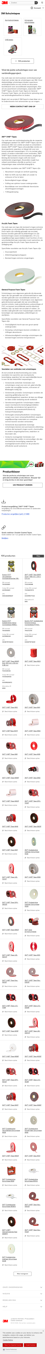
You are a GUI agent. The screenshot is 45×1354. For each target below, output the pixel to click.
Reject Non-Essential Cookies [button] (12, 1345)
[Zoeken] (36, 2)
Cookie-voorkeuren (16, 1320)
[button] (10, 1349)
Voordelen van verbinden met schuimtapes (19, 369)
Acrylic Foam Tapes (10, 223)
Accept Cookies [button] (30, 1345)
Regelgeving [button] (9, 1300)
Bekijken (5, 538)
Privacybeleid (29, 1319)
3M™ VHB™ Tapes (9, 137)
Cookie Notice (8, 1340)
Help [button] (5, 1307)
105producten (24, 61)
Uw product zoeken (22, 485)
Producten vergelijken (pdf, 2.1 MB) (15, 514)
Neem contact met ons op (22, 107)
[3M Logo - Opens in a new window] (5, 2)
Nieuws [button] (6, 1294)
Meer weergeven (22, 1274)
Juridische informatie (17, 1319)
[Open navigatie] (42, 3)
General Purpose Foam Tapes (13, 290)
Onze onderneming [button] (13, 1287)
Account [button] (37, 8)
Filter (38, 556)
